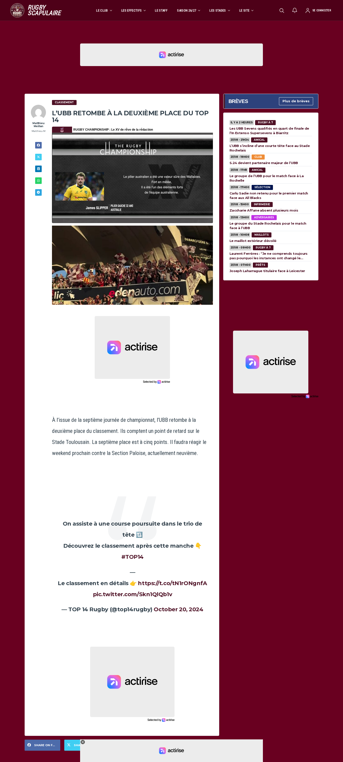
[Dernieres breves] (295, 10)
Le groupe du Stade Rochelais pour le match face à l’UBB (268, 225)
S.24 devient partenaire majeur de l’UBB (264, 163)
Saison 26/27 (186, 10)
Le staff (161, 10)
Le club (102, 10)
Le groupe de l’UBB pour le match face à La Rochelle (267, 178)
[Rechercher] (282, 10)
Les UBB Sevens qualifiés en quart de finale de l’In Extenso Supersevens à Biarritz (269, 130)
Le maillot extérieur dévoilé (253, 241)
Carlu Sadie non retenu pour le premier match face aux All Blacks (269, 195)
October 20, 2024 (178, 609)
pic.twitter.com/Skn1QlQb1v (132, 594)
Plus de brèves (296, 101)
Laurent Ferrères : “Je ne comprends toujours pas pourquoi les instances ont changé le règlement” (269, 255)
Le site (244, 10)
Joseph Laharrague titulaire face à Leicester (267, 271)
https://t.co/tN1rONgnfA (172, 583)
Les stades (217, 10)
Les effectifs (131, 10)
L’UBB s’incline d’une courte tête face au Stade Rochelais (270, 148)
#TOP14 (132, 556)
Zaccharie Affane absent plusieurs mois (264, 210)
